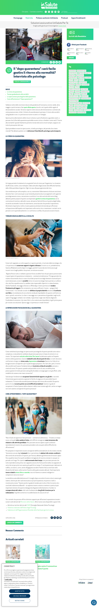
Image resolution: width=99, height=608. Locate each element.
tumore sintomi (72, 112)
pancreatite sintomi (73, 96)
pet (80, 96)
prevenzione (85, 96)
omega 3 (71, 93)
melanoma (71, 91)
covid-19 (71, 79)
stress (78, 107)
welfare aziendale (82, 112)
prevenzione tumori (85, 98)
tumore (71, 110)
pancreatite (84, 93)
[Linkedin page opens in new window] (52, 12)
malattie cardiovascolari (74, 89)
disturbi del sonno (73, 82)
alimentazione (72, 70)
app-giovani (71, 75)
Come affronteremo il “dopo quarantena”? (20, 99)
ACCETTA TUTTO (19, 591)
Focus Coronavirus (22, 82)
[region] (20, 584)
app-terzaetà (81, 77)
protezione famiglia (73, 100)
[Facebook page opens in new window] (46, 12)
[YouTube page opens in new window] (59, 12)
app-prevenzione (79, 75)
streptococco (72, 107)
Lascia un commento (14, 522)
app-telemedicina (73, 77)
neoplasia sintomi (85, 91)
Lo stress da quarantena (14, 92)
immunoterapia (85, 84)
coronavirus (88, 77)
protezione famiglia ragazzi (75, 103)
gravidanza (78, 84)
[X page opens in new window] (49, 12)
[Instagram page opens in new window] (55, 12)
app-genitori (88, 73)
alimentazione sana (81, 70)
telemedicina (84, 107)
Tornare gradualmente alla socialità (18, 94)
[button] (93, 602)
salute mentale (86, 103)
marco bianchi (84, 89)
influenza (77, 86)
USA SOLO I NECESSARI (19, 596)
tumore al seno (87, 110)
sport (86, 105)
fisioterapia (71, 84)
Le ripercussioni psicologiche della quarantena (21, 97)
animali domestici (73, 73)
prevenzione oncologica (74, 98)
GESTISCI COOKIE (20, 600)
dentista (76, 79)
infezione (71, 86)
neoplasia (77, 91)
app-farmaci (81, 73)
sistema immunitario (78, 105)
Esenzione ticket (82, 82)
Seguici (71, 58)
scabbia (71, 105)
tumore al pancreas (78, 110)
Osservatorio (77, 93)
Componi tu (34, 26)
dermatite (81, 79)
